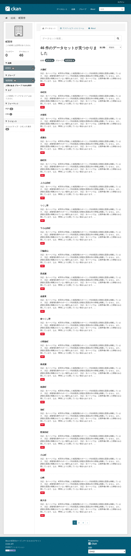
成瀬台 (43, 137)
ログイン (121, 2)
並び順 (102, 47)
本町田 (43, 92)
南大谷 (43, 500)
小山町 (43, 454)
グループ (82, 9)
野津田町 (44, 432)
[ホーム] (6, 17)
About (92, 9)
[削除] (52, 60)
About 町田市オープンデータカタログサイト (23, 540)
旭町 (42, 409)
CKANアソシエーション (15, 547)
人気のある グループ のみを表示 (19, 85)
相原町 (43, 386)
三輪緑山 (44, 250)
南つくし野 (45, 318)
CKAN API (9, 544)
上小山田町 (45, 182)
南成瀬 (43, 364)
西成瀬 (43, 273)
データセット (62, 9)
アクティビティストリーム (73, 28)
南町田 (43, 160)
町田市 (22, 18)
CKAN (92, 543)
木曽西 (43, 114)
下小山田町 (45, 228)
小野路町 (44, 341)
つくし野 (44, 205)
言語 (90, 547)
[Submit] (122, 9)
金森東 (43, 296)
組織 (73, 9)
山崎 (42, 477)
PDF (42, 85)
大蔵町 (43, 69)
